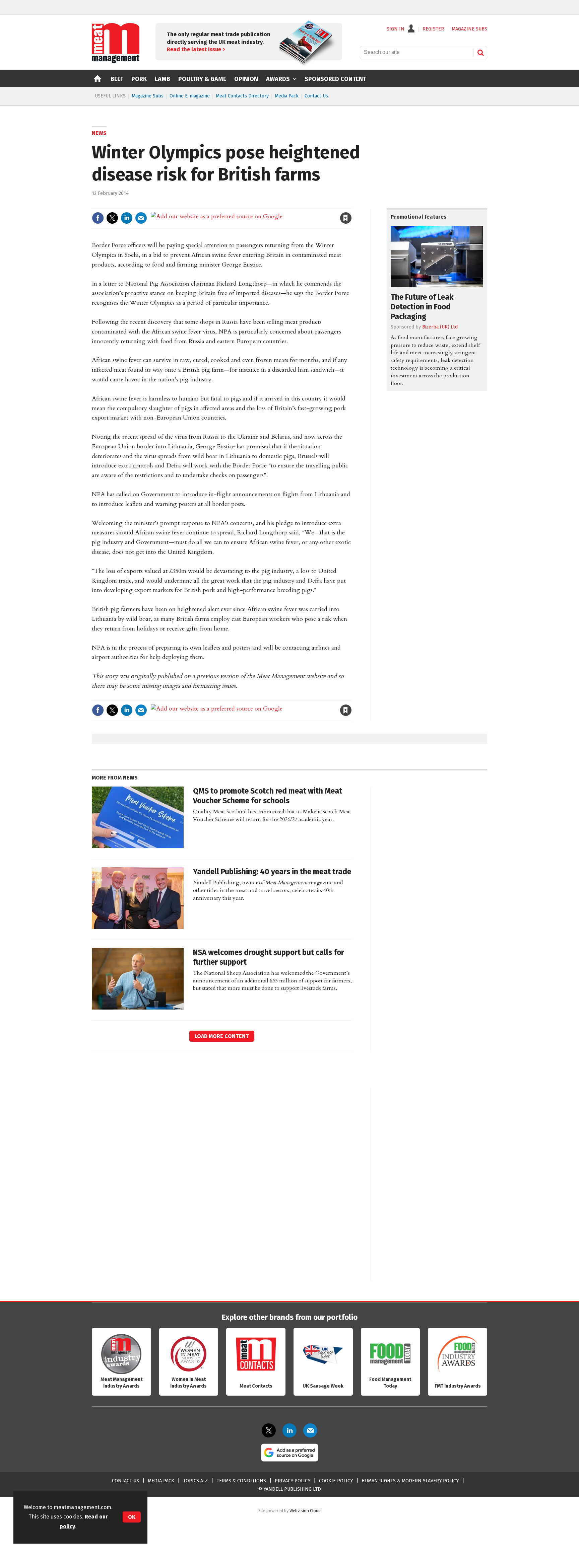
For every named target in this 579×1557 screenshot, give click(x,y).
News (99, 133)
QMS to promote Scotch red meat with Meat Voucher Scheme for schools (267, 796)
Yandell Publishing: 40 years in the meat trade (272, 871)
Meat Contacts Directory (242, 96)
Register (433, 29)
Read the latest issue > (196, 49)
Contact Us (316, 96)
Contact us (125, 1481)
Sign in (268, 204)
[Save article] (346, 218)
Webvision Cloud (305, 1510)
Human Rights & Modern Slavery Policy (410, 1481)
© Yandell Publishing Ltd (289, 1489)
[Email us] (310, 1430)
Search (480, 52)
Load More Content (222, 1036)
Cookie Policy (336, 1481)
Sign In (395, 29)
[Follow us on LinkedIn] (289, 1430)
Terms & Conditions (241, 1481)
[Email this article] (141, 218)
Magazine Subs (148, 96)
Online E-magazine (190, 96)
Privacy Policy (292, 1481)
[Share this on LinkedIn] (127, 218)
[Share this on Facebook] (98, 218)
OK (131, 1517)
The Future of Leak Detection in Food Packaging (422, 307)
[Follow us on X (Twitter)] (269, 1430)
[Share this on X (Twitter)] (112, 218)
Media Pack (287, 96)
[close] (351, 204)
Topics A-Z (195, 1481)
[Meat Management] (115, 61)
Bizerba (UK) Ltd (440, 327)
